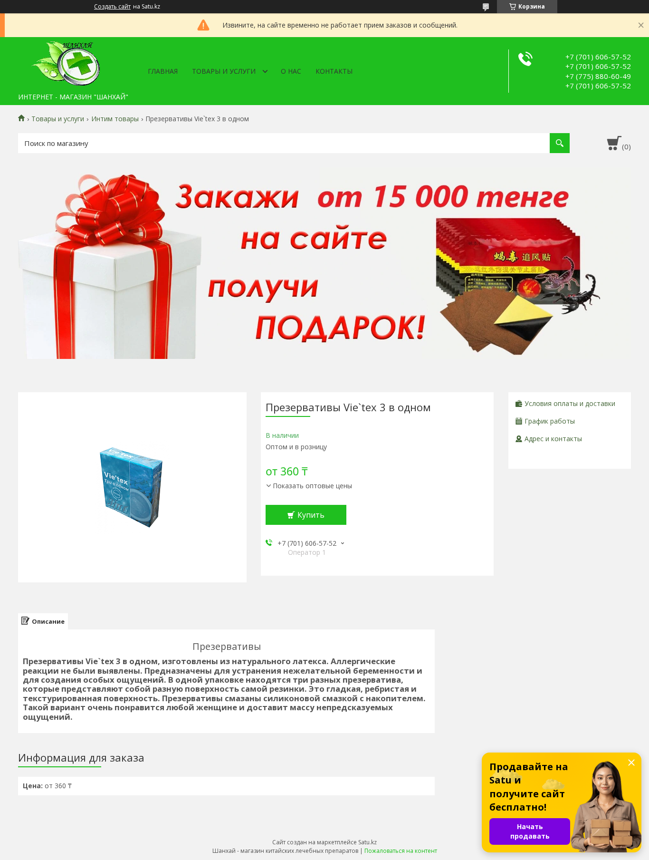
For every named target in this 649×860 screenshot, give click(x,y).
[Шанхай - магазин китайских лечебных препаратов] (65, 62)
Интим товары (115, 119)
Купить (310, 515)
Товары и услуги (224, 71)
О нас (291, 71)
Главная (163, 71)
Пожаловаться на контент (400, 851)
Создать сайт (112, 6)
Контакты (334, 71)
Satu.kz (367, 842)
